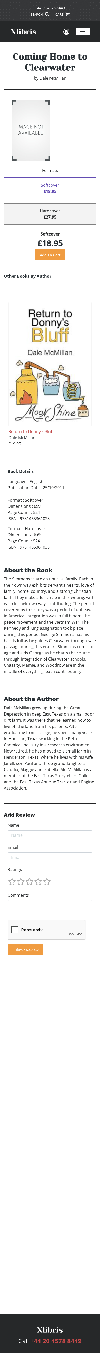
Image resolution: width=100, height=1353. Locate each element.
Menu (82, 31)
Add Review (19, 815)
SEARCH (37, 14)
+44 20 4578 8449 (50, 7)
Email (13, 847)
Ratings (15, 869)
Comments (18, 895)
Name (13, 825)
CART (59, 14)
